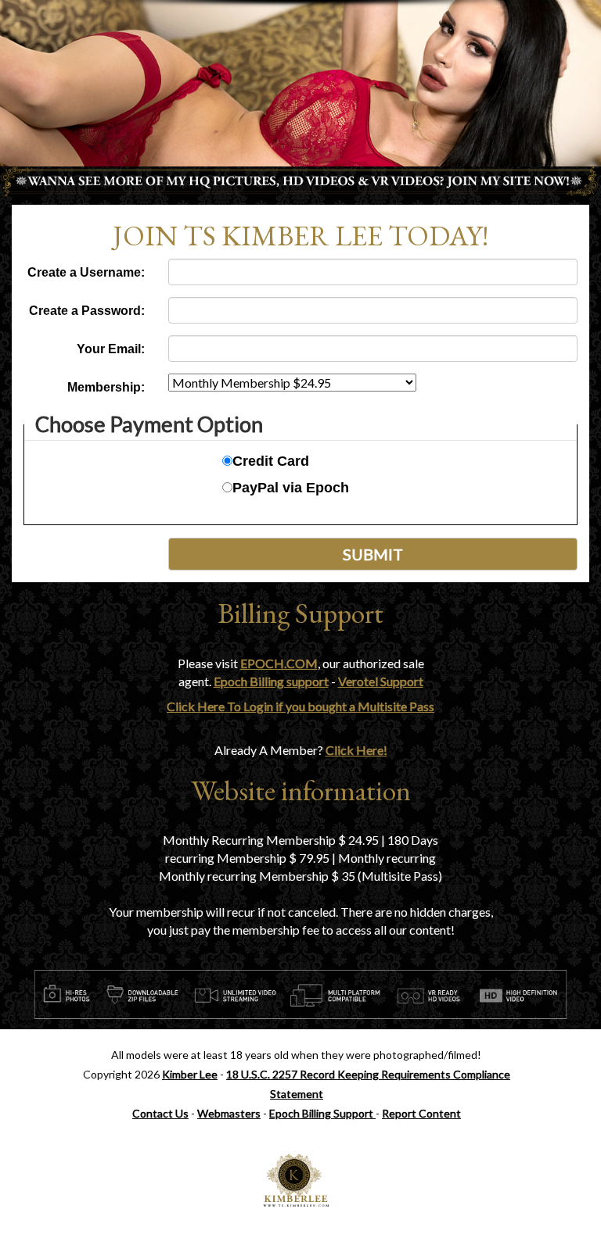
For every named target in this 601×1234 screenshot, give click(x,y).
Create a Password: (87, 310)
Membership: (106, 387)
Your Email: (111, 349)
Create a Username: (86, 272)
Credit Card (270, 461)
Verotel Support (380, 681)
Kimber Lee (190, 1074)
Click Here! (356, 749)
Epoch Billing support (271, 681)
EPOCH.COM (279, 663)
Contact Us (160, 1113)
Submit (373, 554)
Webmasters (229, 1113)
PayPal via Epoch (290, 487)
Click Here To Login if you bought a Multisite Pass (300, 706)
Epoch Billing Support (322, 1113)
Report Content (421, 1113)
